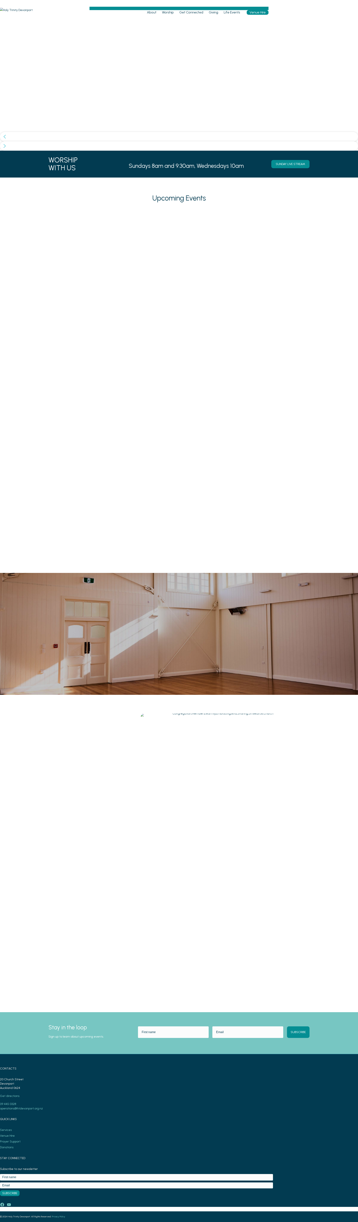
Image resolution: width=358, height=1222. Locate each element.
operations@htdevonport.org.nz (21, 1108)
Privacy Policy (58, 1216)
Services (6, 1130)
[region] (179, 85)
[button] (179, 136)
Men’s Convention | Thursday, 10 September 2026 (85, 498)
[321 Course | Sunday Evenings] (179, 212)
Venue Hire (257, 12)
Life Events (232, 12)
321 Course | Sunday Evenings (168, 495)
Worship (168, 12)
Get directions (9, 1096)
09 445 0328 (8, 1104)
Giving (213, 12)
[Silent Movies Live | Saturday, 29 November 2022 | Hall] (265, 212)
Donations (6, 1147)
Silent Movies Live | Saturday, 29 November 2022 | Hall (257, 498)
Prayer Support (10, 1141)
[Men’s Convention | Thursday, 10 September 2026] (93, 212)
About (151, 12)
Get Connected (191, 12)
